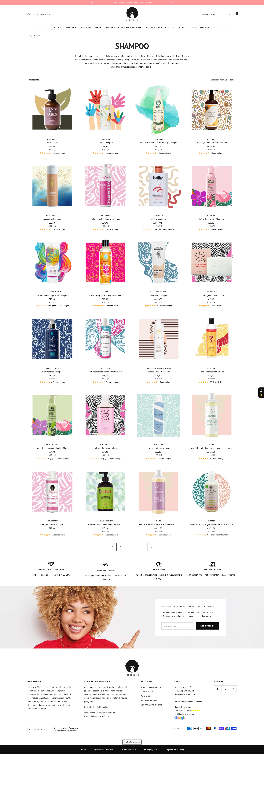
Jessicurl (211, 368)
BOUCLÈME (158, 444)
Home (57, 27)
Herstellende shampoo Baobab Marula (52, 448)
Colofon (83, 749)
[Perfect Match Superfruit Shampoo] (52, 262)
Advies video (146, 696)
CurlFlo (211, 521)
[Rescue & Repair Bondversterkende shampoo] (158, 491)
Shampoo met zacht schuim (212, 371)
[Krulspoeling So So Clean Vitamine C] (105, 262)
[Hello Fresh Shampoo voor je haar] (105, 186)
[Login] (229, 14)
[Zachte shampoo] (105, 110)
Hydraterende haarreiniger (158, 448)
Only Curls (212, 292)
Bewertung (182, 707)
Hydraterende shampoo (52, 371)
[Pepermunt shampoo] (158, 262)
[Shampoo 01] (52, 110)
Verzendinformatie (128, 749)
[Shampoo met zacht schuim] (212, 339)
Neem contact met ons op (124, 27)
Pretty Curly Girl (158, 292)
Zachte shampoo (105, 142)
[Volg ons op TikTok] (233, 689)
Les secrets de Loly (52, 292)
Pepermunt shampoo (158, 295)
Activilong (105, 368)
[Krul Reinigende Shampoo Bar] (212, 262)
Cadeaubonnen (200, 27)
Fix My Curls (212, 139)
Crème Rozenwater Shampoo (211, 219)
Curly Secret (106, 215)
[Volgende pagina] (151, 547)
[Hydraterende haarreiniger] (158, 415)
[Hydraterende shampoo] (52, 339)
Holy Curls (52, 139)
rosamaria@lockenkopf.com (96, 716)
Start (29, 35)
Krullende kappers (149, 700)
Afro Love (158, 139)
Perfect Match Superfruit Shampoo (52, 295)
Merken (86, 27)
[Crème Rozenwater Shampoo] (212, 186)
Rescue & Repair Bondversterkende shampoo (158, 524)
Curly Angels (52, 215)
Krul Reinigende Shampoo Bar (212, 295)
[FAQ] (236, 575)
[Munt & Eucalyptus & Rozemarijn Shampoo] (158, 110)
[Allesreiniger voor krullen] (105, 415)
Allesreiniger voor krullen (105, 448)
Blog (182, 27)
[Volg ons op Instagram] (225, 689)
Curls (105, 292)
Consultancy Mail (148, 691)
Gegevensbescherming (175, 749)
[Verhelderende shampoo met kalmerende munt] (212, 415)
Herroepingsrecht (151, 749)
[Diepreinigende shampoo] (52, 491)
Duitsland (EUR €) (207, 14)
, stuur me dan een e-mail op (160, 575)
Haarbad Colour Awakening (158, 371)
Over (98, 27)
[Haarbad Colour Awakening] (158, 339)
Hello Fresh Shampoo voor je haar (105, 219)
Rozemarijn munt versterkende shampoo (105, 524)
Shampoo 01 (52, 142)
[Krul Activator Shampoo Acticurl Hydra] (105, 339)
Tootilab (158, 215)
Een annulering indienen (151, 704)
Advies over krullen (160, 27)
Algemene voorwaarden (103, 749)
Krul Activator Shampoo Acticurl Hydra (105, 371)
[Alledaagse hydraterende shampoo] (212, 110)
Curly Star (105, 139)
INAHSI (212, 444)
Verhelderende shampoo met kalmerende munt (211, 448)
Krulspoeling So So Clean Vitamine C (105, 295)
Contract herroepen (132, 742)
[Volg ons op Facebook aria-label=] (217, 689)
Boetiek (71, 27)
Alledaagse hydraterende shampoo (212, 142)
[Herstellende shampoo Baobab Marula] (52, 415)
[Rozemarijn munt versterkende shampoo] (105, 491)
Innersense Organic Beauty (158, 368)
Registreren (207, 626)
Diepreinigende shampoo (52, 524)
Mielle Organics (105, 521)
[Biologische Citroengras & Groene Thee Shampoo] (212, 491)
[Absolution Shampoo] (52, 186)
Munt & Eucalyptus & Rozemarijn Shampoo (159, 142)
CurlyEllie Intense (52, 368)
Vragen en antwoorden (151, 687)
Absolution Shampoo (52, 219)
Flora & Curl (212, 215)
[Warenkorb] (235, 14)
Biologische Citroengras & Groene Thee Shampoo (211, 524)
